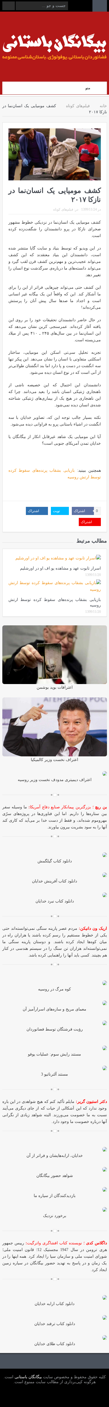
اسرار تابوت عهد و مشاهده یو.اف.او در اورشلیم (60, 568)
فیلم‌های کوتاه (63, 209)
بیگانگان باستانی (27, 1377)
